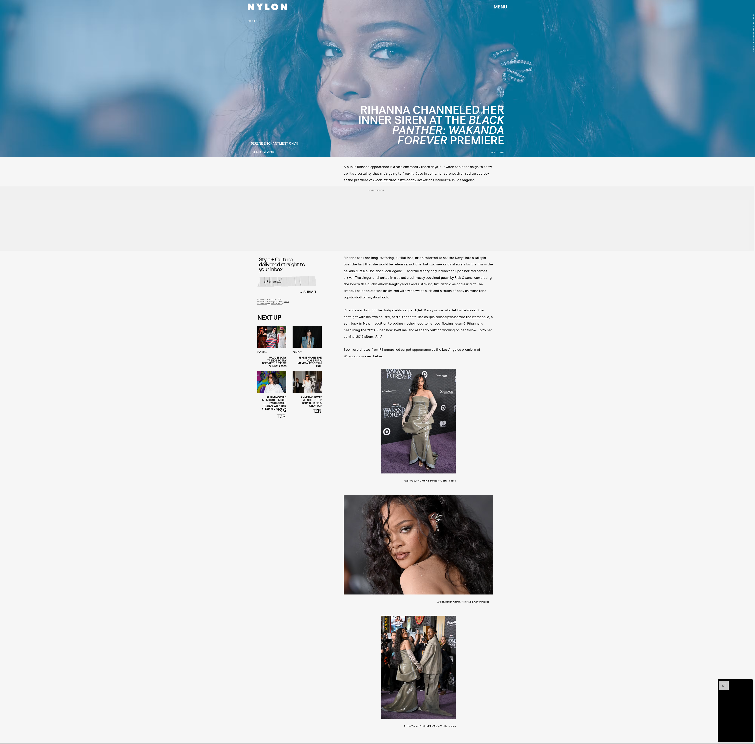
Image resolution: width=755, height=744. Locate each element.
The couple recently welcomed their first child (453, 317)
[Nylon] (267, 7)
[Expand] (722, 682)
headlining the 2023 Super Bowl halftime (375, 330)
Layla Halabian (264, 152)
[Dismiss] (749, 682)
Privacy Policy (277, 303)
